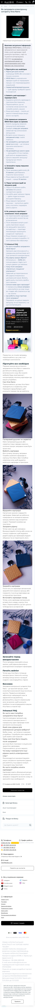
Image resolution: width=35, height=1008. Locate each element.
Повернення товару (7, 908)
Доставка (4, 901)
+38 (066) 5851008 (17, 960)
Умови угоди (5, 899)
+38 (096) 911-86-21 (9, 847)
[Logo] (9, 2)
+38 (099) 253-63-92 (9, 845)
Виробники (4, 913)
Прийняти (17, 1001)
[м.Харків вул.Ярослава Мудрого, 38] (17, 835)
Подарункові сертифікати (8, 915)
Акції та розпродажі (9, 808)
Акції (2, 917)
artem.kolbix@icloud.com (17, 962)
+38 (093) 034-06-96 (9, 850)
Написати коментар (17, 790)
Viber (23, 883)
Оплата (3, 904)
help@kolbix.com (6, 862)
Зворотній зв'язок (6, 906)
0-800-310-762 (5, 843)
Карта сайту (4, 910)
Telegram (24, 880)
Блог (5, 6)
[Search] (30, 2)
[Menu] (2, 2)
